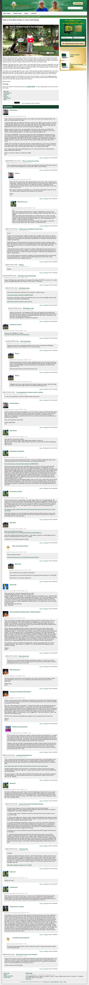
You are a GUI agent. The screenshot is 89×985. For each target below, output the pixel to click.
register (28, 103)
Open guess (13, 430)
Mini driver (18, 564)
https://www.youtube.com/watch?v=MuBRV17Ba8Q (20, 295)
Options (17, 173)
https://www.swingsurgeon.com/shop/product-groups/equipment (23, 557)
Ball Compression (15, 669)
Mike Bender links (24, 288)
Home (4, 16)
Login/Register (78, 3)
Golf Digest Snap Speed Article (27, 275)
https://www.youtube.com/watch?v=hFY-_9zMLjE (19, 865)
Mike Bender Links (28, 308)
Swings (17, 353)
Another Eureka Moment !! (24, 755)
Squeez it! (13, 783)
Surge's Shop (17, 13)
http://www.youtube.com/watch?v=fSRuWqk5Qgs (17, 334)
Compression (14, 887)
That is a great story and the (30, 161)
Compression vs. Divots (17, 906)
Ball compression (24, 656)
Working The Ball (74, 54)
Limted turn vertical (15, 324)
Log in (23, 103)
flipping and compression (20, 726)
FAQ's (64, 981)
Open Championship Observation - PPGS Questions (25, 611)
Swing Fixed (29, 973)
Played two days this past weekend (26, 954)
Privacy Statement (54, 981)
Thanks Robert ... (15, 403)
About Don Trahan (8, 976)
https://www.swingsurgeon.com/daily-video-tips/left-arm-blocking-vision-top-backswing (26, 766)
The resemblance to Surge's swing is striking (29, 392)
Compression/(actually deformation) (20, 691)
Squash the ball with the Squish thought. (31, 804)
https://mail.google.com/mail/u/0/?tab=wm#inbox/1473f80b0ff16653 (21, 463)
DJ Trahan (6, 94)
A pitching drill (23, 849)
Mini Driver (13, 522)
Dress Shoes (13, 110)
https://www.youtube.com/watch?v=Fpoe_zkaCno (19, 301)
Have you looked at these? (20, 546)
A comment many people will (20, 937)
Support (34, 13)
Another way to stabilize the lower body (31, 229)
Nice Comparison (25, 341)
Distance (6, 96)
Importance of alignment (17, 451)
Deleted (21, 264)
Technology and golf (16, 491)
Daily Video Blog (11, 16)
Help (61, 981)
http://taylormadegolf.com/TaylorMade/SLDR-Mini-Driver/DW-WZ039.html (23, 532)
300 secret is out (22, 201)
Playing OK (13, 584)
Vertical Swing (7, 98)
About (26, 13)
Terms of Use (46, 981)
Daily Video (6, 13)
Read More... (29, 979)
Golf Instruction (7, 92)
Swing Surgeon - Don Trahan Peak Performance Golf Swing (16, 5)
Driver (5, 99)
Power (5, 95)
